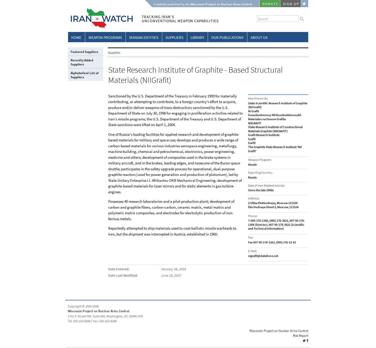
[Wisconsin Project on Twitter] (304, 3)
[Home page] (100, 26)
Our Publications (227, 37)
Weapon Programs (105, 37)
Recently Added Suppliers (82, 62)
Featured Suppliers (84, 52)
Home (76, 37)
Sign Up (291, 4)
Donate (270, 4)
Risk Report (300, 335)
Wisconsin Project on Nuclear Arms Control (98, 311)
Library (197, 37)
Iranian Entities (143, 37)
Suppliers (174, 37)
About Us (259, 37)
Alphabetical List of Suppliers (84, 75)
